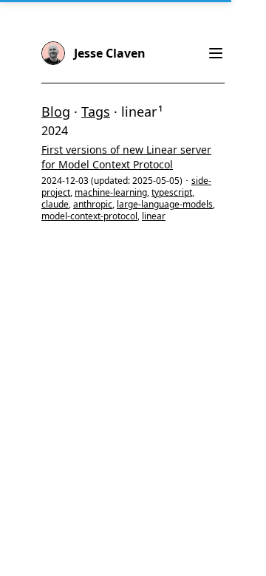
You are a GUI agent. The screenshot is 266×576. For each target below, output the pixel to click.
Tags (95, 111)
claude (55, 204)
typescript (171, 192)
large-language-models (165, 204)
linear (154, 216)
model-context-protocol (89, 216)
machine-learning (111, 192)
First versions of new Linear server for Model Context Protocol (126, 157)
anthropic (92, 204)
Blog (55, 111)
